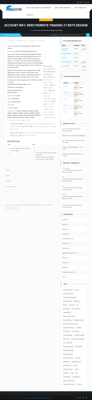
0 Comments (32, 41)
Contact (30, 15)
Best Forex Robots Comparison (39, 8)
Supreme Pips (66, 377)
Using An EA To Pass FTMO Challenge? (73, 135)
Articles (64, 219)
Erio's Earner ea (76, 309)
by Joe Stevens (11, 41)
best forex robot (67, 301)
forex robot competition (78, 339)
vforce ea (79, 384)
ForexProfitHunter (67, 335)
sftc (76, 373)
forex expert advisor (79, 320)
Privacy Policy (26, 398)
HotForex (66, 86)
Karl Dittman (66, 361)
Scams (64, 262)
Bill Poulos (76, 301)
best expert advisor (68, 293)
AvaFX (65, 112)
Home (31, 30)
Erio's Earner (66, 309)
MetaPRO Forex (67, 365)
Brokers (64, 229)
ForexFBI (79, 327)
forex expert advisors (68, 327)
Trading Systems (67, 272)
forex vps (77, 358)
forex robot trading (68, 350)
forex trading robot (68, 358)
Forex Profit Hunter (79, 335)
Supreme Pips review (68, 380)
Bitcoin (65, 305)
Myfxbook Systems (46, 19)
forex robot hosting (68, 346)
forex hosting (75, 331)
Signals (64, 267)
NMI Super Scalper (68, 369)
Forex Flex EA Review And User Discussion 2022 (65, 34)
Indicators (65, 248)
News (64, 258)
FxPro (65, 105)
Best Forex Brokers (62, 8)
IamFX (65, 99)
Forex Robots (50, 34)
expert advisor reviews (69, 316)
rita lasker (65, 373)
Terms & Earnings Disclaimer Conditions (41, 398)
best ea (77, 290)
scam (72, 373)
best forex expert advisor (69, 297)
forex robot (66, 339)
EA (77, 305)
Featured (65, 234)
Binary (64, 224)
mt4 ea (75, 365)
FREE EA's (65, 243)
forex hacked (66, 331)
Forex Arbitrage (67, 320)
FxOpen (66, 92)
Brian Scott (72, 305)
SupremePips (76, 377)
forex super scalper (68, 354)
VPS (63, 277)
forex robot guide (67, 343)
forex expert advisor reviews (70, 324)
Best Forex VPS (80, 8)
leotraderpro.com (76, 361)
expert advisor (67, 312)
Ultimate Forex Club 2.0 (69, 384)
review (76, 369)
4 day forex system (68, 290)
